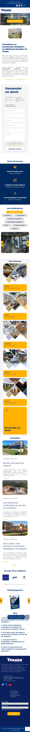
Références (13, 696)
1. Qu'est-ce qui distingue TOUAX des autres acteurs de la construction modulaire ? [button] (15, 620)
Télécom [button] (14, 228)
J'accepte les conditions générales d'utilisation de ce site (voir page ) (15, 144)
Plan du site (25, 728)
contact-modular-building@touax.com (15, 3)
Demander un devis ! (15, 149)
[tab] (14, 565)
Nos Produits (13, 691)
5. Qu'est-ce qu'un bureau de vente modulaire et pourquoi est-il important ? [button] (13, 649)
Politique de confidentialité (13, 728)
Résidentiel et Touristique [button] (14, 222)
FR (24, 5)
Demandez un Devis (15, 21)
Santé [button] (6, 225)
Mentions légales (16, 145)
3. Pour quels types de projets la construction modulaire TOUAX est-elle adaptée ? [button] (14, 634)
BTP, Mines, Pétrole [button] (14, 212)
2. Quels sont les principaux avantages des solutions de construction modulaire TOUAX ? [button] (13, 627)
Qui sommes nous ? (10, 79)
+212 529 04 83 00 (8, 676)
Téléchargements (15, 695)
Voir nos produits (20, 79)
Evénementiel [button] (21, 215)
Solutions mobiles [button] (19, 225)
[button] (28, 10)
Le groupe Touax (15, 730)
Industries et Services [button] (15, 218)
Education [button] (7, 215)
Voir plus (5, 478)
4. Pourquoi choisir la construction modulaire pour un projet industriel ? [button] (12, 642)
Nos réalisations (14, 692)
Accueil (3, 728)
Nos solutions (13, 693)
